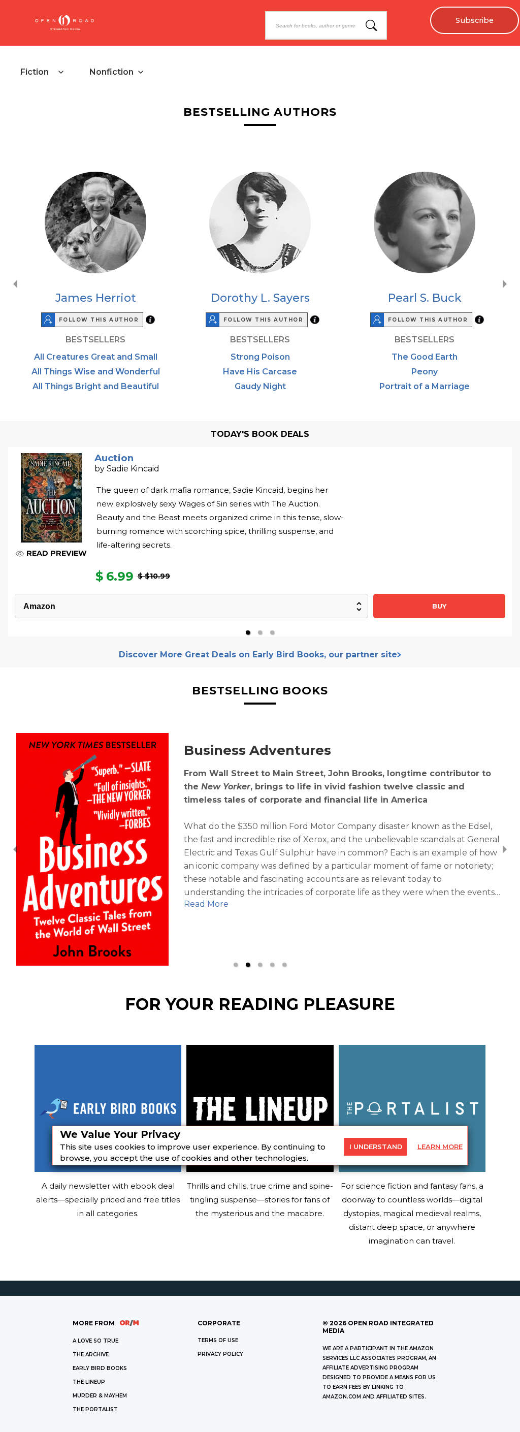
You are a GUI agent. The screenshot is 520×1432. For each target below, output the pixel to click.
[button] (248, 632)
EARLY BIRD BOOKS (100, 1368)
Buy (439, 606)
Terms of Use (218, 1340)
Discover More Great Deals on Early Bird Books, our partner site (258, 654)
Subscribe (475, 20)
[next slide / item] (505, 283)
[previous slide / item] (15, 283)
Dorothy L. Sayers (260, 298)
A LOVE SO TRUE (95, 1341)
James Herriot (95, 298)
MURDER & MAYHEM (100, 1395)
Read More (147, 904)
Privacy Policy (220, 1354)
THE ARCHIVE (91, 1354)
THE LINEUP (89, 1382)
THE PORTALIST (95, 1409)
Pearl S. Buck (425, 298)
